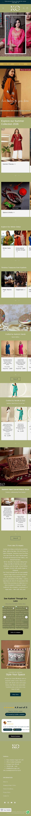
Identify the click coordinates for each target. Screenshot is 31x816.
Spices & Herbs (8, 212)
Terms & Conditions (8, 789)
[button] (3, 8)
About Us (5, 782)
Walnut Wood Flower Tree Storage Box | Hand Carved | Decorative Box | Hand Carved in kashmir (20, 519)
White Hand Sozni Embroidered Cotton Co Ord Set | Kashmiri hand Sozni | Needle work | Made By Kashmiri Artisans (7, 428)
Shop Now (15, 694)
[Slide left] (12, 175)
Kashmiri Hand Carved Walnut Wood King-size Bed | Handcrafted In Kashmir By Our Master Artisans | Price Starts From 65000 (7, 512)
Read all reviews (15, 736)
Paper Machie (7, 289)
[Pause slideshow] (29, 58)
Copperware (20, 289)
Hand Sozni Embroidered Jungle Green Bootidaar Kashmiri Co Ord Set (20, 427)
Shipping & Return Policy (9, 785)
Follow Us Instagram (15, 632)
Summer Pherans (8, 164)
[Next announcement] (28, 2)
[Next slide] (19, 58)
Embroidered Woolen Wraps (20, 249)
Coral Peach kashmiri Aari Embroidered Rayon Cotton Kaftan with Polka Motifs (20, 362)
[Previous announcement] (3, 2)
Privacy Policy (6, 792)
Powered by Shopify (16, 811)
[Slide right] (19, 175)
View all (15, 379)
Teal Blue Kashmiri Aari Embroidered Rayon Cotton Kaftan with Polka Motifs (7, 362)
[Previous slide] (12, 58)
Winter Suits (7, 248)
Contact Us (6, 796)
